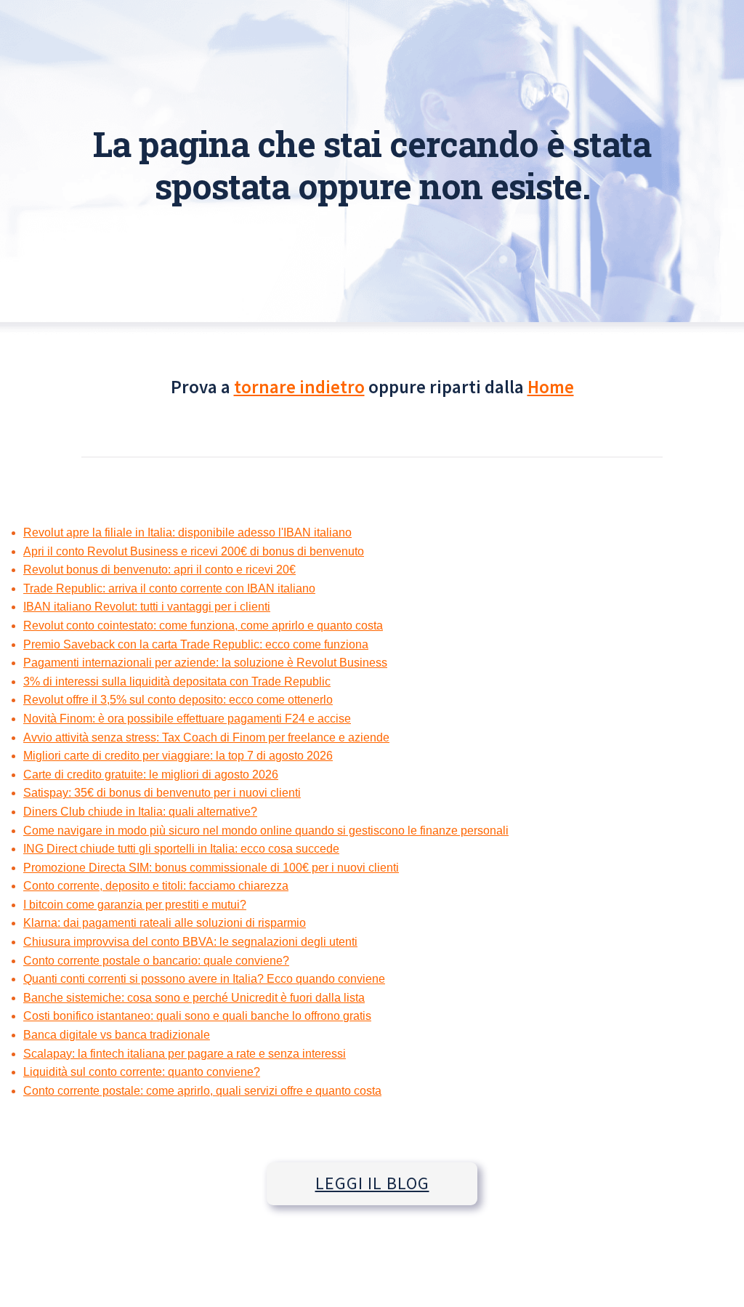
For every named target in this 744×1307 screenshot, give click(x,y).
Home (550, 386)
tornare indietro (299, 386)
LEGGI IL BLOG (372, 1183)
